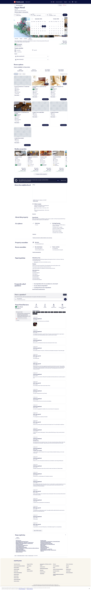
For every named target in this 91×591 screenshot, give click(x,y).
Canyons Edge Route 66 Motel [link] (21, 547)
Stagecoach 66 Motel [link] (19, 549)
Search (65, 14)
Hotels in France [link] (16, 574)
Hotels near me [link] (68, 569)
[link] (65, 5)
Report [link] (18, 320)
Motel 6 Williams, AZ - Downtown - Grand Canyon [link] (24, 542)
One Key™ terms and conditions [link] (58, 569)
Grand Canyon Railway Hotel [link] (45, 542)
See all (16, 53)
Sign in (76, 1)
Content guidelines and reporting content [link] (58, 575)
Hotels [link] (15, 555)
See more (34, 234)
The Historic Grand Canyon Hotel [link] (46, 543)
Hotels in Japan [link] (16, 577)
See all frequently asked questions (38, 289)
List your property (59, 1)
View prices (27, 99)
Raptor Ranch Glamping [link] (44, 547)
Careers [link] (67, 567)
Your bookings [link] (29, 565)
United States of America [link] (20, 555)
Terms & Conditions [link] (56, 565)
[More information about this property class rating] (17, 9)
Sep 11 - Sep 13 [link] (61, 70)
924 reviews (17, 308)
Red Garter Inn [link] (18, 540)
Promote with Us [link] (42, 571)
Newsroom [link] (41, 570)
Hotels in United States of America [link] (19, 565)
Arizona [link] (26, 555)
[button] (36, 24)
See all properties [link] (19, 5)
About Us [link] (67, 565)
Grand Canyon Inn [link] (43, 548)
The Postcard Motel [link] (19, 544)
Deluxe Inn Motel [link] (43, 546)
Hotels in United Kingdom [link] (18, 572)
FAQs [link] (27, 567)
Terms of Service (30, 588)
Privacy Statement (22, 588)
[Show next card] (67, 161)
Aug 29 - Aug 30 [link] (20, 70)
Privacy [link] (54, 567)
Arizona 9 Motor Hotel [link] (20, 546)
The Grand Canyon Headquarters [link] (22, 545)
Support (65, 1)
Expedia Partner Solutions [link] (44, 568)
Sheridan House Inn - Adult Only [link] (46, 549)
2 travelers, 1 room (52, 15)
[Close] (89, 588)
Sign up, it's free (63, 180)
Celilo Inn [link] (42, 550)
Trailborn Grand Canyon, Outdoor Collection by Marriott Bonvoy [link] (27, 548)
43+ (65, 35)
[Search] (65, 299)
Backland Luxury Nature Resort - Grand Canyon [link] (24, 543)
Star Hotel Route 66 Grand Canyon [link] (22, 541)
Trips (69, 1)
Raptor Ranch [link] (42, 545)
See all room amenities (37, 252)
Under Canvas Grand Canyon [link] (21, 550)
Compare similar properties (41, 174)
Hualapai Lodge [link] (43, 540)
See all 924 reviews (18, 45)
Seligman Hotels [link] (30, 555)
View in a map (35, 201)
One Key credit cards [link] (69, 572)
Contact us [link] (28, 569)
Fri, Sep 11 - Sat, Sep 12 (36, 15)
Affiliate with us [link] (42, 566)
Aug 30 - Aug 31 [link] (34, 70)
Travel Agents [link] (42, 573)
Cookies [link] (54, 572)
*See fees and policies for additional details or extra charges (42, 237)
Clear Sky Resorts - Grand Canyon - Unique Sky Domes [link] (50, 541)
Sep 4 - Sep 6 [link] (47, 70)
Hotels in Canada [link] (16, 569)
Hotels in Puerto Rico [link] (17, 579)
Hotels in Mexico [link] (16, 567)
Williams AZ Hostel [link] (19, 551)
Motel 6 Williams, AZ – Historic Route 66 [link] (47, 544)
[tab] (17, 537)
